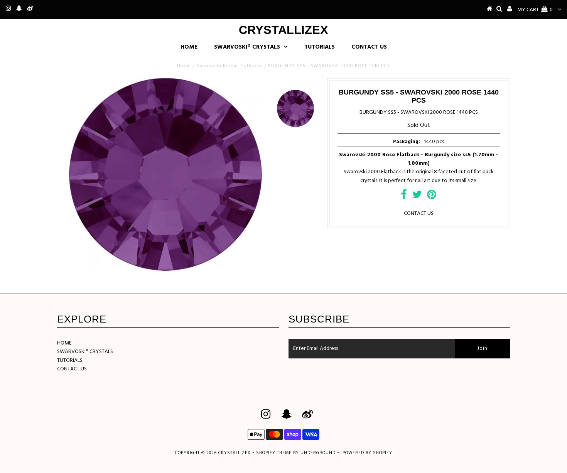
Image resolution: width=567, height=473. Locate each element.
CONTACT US (369, 47)
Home (184, 66)
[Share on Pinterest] (431, 197)
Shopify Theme (274, 452)
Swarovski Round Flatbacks (229, 66)
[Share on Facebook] (404, 197)
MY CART (535, 9)
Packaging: (406, 142)
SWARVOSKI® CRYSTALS (247, 47)
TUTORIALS (319, 47)
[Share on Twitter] (417, 197)
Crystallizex (283, 30)
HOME (189, 47)
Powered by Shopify (367, 452)
